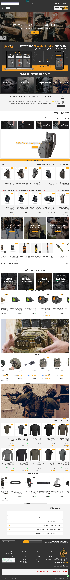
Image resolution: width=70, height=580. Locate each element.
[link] (62, 185)
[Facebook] (58, 3)
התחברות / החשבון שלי (8, 541)
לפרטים (35, 34)
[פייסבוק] (67, 565)
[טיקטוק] (58, 565)
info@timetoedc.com (10, 553)
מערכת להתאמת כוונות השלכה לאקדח (23, 562)
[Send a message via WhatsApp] (68, 576)
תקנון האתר (25, 549)
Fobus (38, 556)
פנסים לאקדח (49, 554)
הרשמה (26, 541)
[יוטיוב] (61, 565)
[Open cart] (2, 577)
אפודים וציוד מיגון (49, 559)
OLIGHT (38, 561)
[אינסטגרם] (64, 565)
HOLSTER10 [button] (64, 190)
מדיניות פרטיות (24, 554)
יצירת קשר (25, 556)
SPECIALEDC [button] (22, 499)
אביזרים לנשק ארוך (48, 557)
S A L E (8, 7)
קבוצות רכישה (63, 1)
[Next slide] (67, 27)
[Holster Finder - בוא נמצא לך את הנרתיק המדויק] (35, 57)
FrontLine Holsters (36, 553)
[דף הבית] (61, 8)
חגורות (50, 551)
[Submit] (17, 4)
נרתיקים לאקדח (49, 549)
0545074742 (11, 551)
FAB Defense (37, 554)
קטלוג (52, 7)
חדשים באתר (37, 7)
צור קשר (50, 1)
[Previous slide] (2, 27)
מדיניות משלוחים (24, 551)
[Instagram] (56, 3)
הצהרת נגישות (24, 559)
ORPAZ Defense (37, 549)
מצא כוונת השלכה (21, 7)
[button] (2, 8)
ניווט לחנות (56, 1)
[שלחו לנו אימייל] (55, 565)
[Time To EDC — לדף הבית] (61, 552)
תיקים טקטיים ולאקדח (48, 553)
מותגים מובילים (45, 7)
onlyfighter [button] (64, 263)
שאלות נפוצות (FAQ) (23, 557)
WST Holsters (37, 551)
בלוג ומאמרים (30, 7)
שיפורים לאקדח (49, 556)
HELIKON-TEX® (37, 557)
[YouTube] (55, 3)
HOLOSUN (38, 559)
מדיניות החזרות (24, 553)
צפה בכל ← (3, 164)
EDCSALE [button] (64, 446)
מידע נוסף (14, 7)
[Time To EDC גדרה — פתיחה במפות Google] (8, 560)
